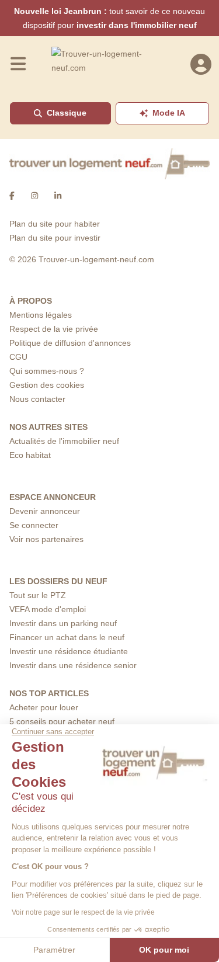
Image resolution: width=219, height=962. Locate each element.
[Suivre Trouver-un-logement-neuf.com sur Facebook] (12, 196)
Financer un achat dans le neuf (66, 637)
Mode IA (168, 112)
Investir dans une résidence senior (73, 665)
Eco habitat (30, 455)
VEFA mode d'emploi (47, 609)
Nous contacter (37, 399)
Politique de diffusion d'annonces (70, 343)
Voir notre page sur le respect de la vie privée (83, 912)
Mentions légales (40, 314)
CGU (18, 357)
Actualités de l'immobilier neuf (64, 441)
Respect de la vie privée (53, 329)
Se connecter (33, 525)
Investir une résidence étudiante (68, 651)
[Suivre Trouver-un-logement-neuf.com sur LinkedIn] (57, 196)
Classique (66, 112)
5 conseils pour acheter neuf (61, 721)
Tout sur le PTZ (37, 595)
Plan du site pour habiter (54, 223)
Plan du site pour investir (54, 237)
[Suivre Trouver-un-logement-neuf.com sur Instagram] (34, 196)
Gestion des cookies (46, 385)
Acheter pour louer (43, 707)
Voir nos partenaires (46, 539)
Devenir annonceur (44, 511)
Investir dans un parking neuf (63, 623)
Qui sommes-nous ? (46, 371)
